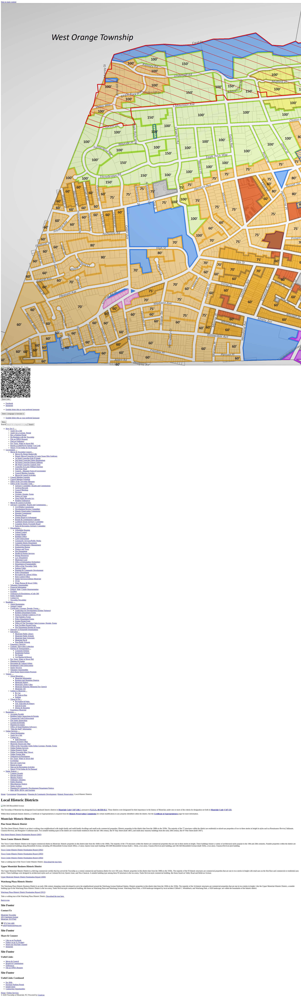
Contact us (14, 737)
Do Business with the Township (22, 437)
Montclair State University (25, 638)
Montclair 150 (20, 689)
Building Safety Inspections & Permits (24, 716)
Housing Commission (23, 513)
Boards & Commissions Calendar (27, 520)
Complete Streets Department (26, 543)
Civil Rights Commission (24, 507)
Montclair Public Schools (24, 636)
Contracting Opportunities (15, 989)
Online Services (11, 731)
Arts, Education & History (25, 704)
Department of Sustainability (25, 564)
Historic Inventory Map (19, 742)
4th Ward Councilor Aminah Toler (27, 465)
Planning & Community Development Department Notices (32, 788)
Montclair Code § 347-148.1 (69, 810)
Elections (18, 492)
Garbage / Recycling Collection (22, 646)
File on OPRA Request (19, 439)
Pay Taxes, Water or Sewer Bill (22, 443)
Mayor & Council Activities (25, 475)
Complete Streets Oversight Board (27, 524)
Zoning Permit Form (22, 621)
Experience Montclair (18, 710)
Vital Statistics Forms (23, 617)
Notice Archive (16, 786)
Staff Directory (20, 740)
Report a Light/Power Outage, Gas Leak (25, 446)
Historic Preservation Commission (27, 511)
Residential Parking (22, 653)
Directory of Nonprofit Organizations (24, 630)
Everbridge (14, 761)
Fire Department (21, 551)
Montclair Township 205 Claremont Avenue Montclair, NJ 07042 (9, 917)
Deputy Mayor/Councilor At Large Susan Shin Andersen (36, 456)
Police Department (22, 572)
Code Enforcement (22, 539)
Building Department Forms (25, 613)
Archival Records (21, 488)
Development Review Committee (27, 509)
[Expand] (15, 429)
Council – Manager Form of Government (30, 471)
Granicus (41, 995)
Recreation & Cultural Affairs (26, 575)
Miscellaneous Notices (18, 784)
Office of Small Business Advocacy (23, 727)
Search (3, 424)
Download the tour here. (53, 862)
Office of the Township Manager (22, 482)
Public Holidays (16, 596)
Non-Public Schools (22, 642)
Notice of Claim (21, 496)
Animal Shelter (20, 534)
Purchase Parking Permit (15, 985)
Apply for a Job (16, 431)
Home (3, 794)
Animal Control (21, 532)
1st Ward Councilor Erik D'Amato (27, 458)
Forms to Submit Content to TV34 (28, 615)
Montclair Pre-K (21, 640)
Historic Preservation (66, 794)
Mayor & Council (12, 961)
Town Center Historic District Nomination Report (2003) (22, 854)
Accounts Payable (17, 714)
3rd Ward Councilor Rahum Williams (29, 462)
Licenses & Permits (17, 723)
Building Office (21, 537)
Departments (15, 528)
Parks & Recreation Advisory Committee (30, 526)
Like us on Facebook (13, 940)
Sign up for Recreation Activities (22, 767)
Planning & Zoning (17, 661)
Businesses (10, 712)
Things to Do (15, 699)
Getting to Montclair (17, 691)
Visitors (8, 674)
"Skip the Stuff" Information (20, 729)
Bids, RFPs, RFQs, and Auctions (22, 790)
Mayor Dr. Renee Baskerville (26, 454)
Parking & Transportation (19, 649)
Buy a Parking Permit (18, 435)
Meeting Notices (16, 778)
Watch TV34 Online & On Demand (23, 769)
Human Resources (22, 556)
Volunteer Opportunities (19, 585)
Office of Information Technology (27, 562)
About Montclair (16, 676)
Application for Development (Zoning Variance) (33, 611)
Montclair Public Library (24, 634)
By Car (17, 693)
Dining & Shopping (22, 708)
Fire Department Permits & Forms (27, 627)
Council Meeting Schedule (20, 479)
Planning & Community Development (29, 570)
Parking (18, 697)
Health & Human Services (25, 553)
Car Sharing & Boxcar (23, 657)
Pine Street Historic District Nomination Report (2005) (21, 835)
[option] (153, 410)
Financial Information (18, 587)
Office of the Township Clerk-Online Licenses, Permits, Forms (33, 746)
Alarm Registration (17, 604)
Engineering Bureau (22, 547)
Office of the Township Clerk (21, 484)
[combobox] (13, 413)
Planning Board (21, 515)
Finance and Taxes (22, 549)
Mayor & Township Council (20, 452)
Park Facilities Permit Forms (25, 625)
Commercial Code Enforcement (22, 718)
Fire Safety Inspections (18, 720)
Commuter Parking (22, 651)
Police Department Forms (24, 619)
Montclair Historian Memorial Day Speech (31, 687)
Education (14, 632)
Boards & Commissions (14, 963)
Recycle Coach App (17, 763)
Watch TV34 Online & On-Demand (23, 448)
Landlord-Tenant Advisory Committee (29, 522)
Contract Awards (16, 773)
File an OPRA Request (14, 968)
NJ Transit (19, 655)
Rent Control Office (22, 577)
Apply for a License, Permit (20, 433)
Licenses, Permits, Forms (24, 494)
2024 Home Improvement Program (23, 672)
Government (10, 450)
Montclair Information (23, 678)
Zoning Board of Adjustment (25, 517)
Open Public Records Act (24, 498)
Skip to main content (8, 2)
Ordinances (10, 966)
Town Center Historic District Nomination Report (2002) (22, 850)
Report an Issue (16, 765)
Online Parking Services (19, 748)
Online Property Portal (18, 750)
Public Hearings (16, 782)
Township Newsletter (18, 600)
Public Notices (11, 771)
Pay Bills (9, 982)
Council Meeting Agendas (24, 473)
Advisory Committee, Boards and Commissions (32, 486)
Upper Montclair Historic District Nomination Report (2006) (23, 877)
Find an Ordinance (17, 441)
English (23, 410)
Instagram (9, 947)
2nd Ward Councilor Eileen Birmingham (30, 460)
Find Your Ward (21, 469)
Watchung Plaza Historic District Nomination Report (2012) (23, 892)
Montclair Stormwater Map (20, 744)
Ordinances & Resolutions (20, 756)
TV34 (17, 581)
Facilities (13, 591)
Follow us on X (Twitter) (15, 942)
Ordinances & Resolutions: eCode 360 (24, 594)
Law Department (21, 558)
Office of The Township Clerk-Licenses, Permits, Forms (36, 623)
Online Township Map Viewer (21, 752)
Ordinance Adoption (18, 780)
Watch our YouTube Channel (16, 945)
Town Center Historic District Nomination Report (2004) (22, 858)
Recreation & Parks (22, 701)
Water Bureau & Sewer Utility (26, 583)
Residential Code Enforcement (21, 666)
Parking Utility (20, 568)
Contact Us (14, 598)
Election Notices (16, 775)
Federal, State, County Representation (24, 589)
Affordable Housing (22, 530)
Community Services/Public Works (28, 541)
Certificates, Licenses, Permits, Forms (24, 608)
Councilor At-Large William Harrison (29, 467)
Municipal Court (21, 560)
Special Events (20, 706)
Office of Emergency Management (28, 545)
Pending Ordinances (22, 501)
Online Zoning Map (17, 754)
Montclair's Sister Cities (24, 685)
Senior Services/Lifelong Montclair (28, 579)
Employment (10, 987)
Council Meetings (21, 490)
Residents (9, 602)
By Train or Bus (21, 695)
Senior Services (16, 668)
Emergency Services (18, 644)
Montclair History (21, 682)
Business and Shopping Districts (27, 680)
